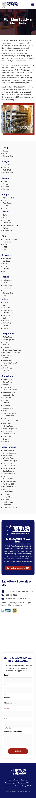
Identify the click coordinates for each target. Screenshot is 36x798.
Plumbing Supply (10, 783)
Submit (18, 751)
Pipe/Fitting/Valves (24, 783)
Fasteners (24, 780)
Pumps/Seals (27, 786)
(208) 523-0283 (11, 595)
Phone (7, 698)
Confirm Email (8, 728)
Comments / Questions (13, 731)
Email (5, 718)
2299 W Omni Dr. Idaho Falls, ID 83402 (19, 591)
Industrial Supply (13, 780)
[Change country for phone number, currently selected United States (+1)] (6, 703)
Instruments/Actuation (12, 786)
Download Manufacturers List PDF (18, 568)
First (5, 685)
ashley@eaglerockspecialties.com (18, 599)
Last (5, 694)
